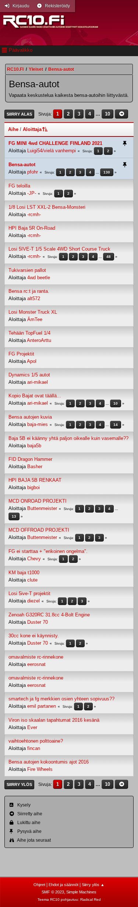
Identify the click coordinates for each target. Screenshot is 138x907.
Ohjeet (39, 884)
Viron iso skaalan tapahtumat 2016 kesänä (53, 720)
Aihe (13, 129)
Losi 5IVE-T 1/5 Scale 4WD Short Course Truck (59, 249)
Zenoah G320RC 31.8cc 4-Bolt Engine (49, 615)
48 (108, 257)
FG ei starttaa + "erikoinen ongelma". (48, 551)
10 (107, 114)
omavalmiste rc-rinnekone (35, 657)
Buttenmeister (42, 508)
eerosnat (36, 664)
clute (32, 580)
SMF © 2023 (53, 892)
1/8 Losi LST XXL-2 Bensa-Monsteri (46, 207)
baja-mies (37, 424)
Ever (32, 727)
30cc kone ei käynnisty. (33, 635)
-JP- (31, 193)
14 (115, 425)
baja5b (34, 445)
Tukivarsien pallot (27, 270)
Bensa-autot (21, 164)
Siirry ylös (19, 784)
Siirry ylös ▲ (93, 884)
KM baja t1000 (23, 572)
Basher (34, 466)
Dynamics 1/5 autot (29, 375)
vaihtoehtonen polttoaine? (35, 741)
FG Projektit (21, 354)
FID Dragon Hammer (30, 459)
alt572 (33, 298)
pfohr (32, 172)
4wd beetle (38, 277)
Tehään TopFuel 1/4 (29, 333)
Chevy (34, 558)
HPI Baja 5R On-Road (31, 228)
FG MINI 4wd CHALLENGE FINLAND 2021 (55, 143)
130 (106, 172)
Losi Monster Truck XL (32, 312)
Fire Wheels (40, 769)
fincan (33, 748)
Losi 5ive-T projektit (29, 593)
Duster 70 (37, 622)
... (99, 114)
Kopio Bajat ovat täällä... (34, 395)
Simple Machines (81, 892)
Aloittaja (32, 129)
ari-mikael (37, 382)
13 (14, 516)
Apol (31, 361)
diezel (33, 601)
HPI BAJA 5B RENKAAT (34, 480)
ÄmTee (34, 319)
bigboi (33, 487)
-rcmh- (34, 214)
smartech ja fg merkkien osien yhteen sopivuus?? (61, 699)
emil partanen (41, 706)
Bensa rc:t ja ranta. (28, 291)
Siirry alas (19, 114)
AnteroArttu (39, 340)
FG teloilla (19, 186)
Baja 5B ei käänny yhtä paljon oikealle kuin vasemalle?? (68, 438)
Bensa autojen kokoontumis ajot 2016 (48, 762)
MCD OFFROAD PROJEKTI (38, 530)
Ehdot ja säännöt (63, 884)
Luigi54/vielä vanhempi (51, 150)
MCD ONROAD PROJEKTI (37, 501)
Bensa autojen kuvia (30, 417)
